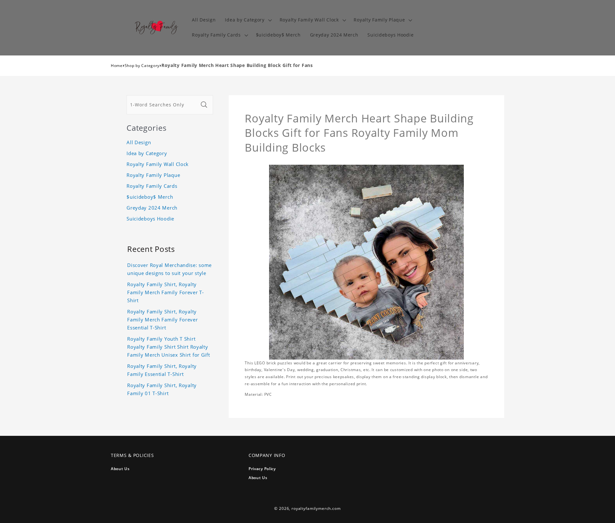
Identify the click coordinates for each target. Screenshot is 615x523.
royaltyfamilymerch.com (315, 508)
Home (117, 65)
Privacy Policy (262, 468)
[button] (247, 20)
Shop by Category (142, 65)
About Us (120, 468)
